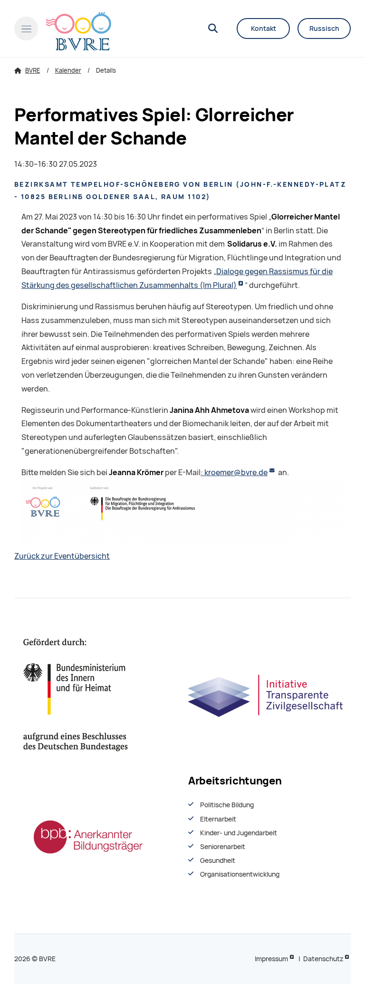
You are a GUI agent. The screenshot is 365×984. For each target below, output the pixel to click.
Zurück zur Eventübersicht (62, 556)
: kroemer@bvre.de (234, 473)
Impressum (271, 959)
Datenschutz (323, 959)
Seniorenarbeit (222, 846)
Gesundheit (217, 860)
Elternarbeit (218, 819)
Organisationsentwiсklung (239, 874)
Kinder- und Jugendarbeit (238, 833)
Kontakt (263, 28)
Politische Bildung (227, 805)
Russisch (324, 28)
